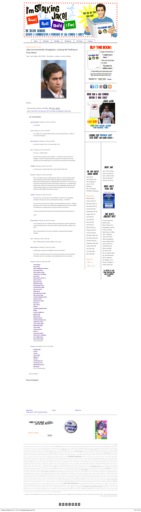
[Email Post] (49, 108)
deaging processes (99, 453)
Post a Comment (33, 373)
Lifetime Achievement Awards (80, 468)
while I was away (51, 490)
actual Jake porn (69, 446)
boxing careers (100, 449)
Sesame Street (93, 479)
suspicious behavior (54, 483)
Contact (90, 41)
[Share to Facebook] (57, 109)
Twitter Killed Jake (108, 264)
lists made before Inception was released (96, 468)
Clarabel (33, 194)
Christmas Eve (105, 451)
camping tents (40, 451)
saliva (86, 478)
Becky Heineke (34, 141)
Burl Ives (29, 451)
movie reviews (45, 471)
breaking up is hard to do (109, 449)
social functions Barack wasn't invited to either (55, 481)
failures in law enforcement (95, 456)
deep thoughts (107, 453)
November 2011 (90, 206)
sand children (26, 479)
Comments (92, 266)
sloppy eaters (26, 481)
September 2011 (90, 211)
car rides (51, 451)
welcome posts (33, 490)
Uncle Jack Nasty (76, 488)
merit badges (84, 470)
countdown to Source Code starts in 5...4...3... (68, 453)
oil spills (106, 471)
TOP (139, 510)
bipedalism (46, 449)
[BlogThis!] (53, 109)
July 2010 (89, 248)
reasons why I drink (66, 478)
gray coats (78, 458)
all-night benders (82, 446)
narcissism (65, 471)
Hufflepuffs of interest (68, 461)
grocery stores (83, 458)
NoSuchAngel (34, 220)
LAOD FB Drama (107, 246)
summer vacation (41, 483)
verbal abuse (102, 488)
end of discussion (36, 456)
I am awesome (76, 461)
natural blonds (70, 471)
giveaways (62, 458)
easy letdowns (110, 454)
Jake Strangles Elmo (108, 241)
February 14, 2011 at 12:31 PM (47, 247)
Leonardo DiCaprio (70, 468)
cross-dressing (86, 453)
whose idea (63, 490)
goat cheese (73, 458)
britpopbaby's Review (108, 227)
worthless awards (103, 490)
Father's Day (30, 458)
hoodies (30, 461)
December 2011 (90, 203)
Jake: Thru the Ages (108, 171)
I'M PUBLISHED (98, 463)
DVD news (101, 454)
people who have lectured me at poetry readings (94, 473)
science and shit (52, 479)
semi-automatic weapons (79, 479)
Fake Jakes (111, 456)
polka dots (98, 474)
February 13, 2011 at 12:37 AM (44, 166)
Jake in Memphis (107, 234)
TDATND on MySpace (92, 191)
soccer (44, 481)
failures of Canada (105, 456)
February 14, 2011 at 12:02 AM (47, 220)
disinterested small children (37, 454)
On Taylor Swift (107, 250)
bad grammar (99, 448)
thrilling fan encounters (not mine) (92, 486)
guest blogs (92, 458)
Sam (32, 150)
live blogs (107, 468)
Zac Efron (52, 491)
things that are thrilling (40, 486)
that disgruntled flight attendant (32, 485)
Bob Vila (87, 449)
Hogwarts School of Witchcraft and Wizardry (104, 460)
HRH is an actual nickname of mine (56, 461)
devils (29, 454)
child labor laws (92, 451)
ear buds (105, 454)
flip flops (44, 458)
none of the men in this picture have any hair (85, 471)
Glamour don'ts (67, 458)
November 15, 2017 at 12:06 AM (44, 346)
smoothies (38, 481)
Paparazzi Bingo (48, 473)
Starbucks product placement (107, 481)
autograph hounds (82, 448)
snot (41, 481)
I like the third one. (113, 461)
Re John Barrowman (108, 255)
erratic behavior (43, 456)
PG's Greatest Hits (44, 474)
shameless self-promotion (101, 479)
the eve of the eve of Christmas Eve (83, 485)
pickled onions (74, 474)
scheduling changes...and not (43, 479)
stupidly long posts (34, 483)
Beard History (106, 223)
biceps (42, 449)
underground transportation (87, 488)
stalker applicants (84, 481)
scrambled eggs (59, 479)
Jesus (29, 468)
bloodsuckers (69, 449)
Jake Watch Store (91, 179)
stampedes (98, 481)
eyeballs (61, 456)
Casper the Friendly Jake (58, 451)
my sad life (51, 471)
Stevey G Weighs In (108, 262)
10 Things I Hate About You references (31, 446)
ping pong (83, 474)
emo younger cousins (28, 456)
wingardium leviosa (89, 490)
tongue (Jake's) (27, 488)
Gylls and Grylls (98, 458)
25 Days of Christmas (49, 446)
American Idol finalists (104, 446)
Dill (31, 454)
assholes (59, 448)
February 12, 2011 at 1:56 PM (42, 130)
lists (87, 468)
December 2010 (90, 235)
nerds (75, 471)
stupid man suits (27, 483)
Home (36, 41)
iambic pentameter (105, 463)
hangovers (115, 458)
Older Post (78, 410)
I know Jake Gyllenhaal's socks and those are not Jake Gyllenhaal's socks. (94, 461)
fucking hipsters (49, 458)
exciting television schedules (53, 456)
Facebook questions (74, 456)
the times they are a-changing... (102, 485)
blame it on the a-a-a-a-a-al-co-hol (55, 449)
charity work (85, 451)
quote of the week (41, 478)
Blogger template (6, 510)
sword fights (61, 483)
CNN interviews (31, 453)
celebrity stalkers (79, 451)
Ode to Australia (107, 248)
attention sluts (64, 448)
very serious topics (110, 488)
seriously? (88, 479)
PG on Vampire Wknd (109, 253)
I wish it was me (68, 463)
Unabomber (70, 488)
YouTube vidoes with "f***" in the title (42, 491)
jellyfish (26, 468)
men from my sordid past (74, 469)
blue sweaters (82, 449)
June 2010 (89, 251)
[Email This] (52, 109)
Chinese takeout (98, 451)
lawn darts (48, 468)
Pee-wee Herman (80, 473)
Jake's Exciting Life (108, 173)
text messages (96, 483)
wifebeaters (68, 490)
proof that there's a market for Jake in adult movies (59, 476)
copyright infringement (53, 453)
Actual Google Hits (108, 220)
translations (44, 488)
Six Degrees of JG (108, 260)
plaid (86, 474)
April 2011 (89, 225)
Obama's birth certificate (100, 471)
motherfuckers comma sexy (35, 471)
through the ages (105, 486)
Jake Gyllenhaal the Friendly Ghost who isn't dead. (67, 466)
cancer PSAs (45, 451)
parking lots (54, 473)
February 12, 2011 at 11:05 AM (47, 122)
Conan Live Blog (107, 230)
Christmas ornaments (113, 451)
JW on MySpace (91, 181)
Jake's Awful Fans (108, 243)
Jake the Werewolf (108, 178)
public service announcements (107, 476)
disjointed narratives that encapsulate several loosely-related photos (56, 454)
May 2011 (89, 222)
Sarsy (35, 479)
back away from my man (91, 448)
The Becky (67, 41)
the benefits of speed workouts (59, 485)
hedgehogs (52, 460)
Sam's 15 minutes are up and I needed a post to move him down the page (102, 478)
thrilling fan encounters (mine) (76, 486)
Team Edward (82, 483)
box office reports (93, 449)
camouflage (34, 451)
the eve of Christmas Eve (71, 485)
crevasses (80, 453)
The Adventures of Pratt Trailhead (46, 485)
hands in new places (109, 458)
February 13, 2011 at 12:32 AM (42, 150)
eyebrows (65, 456)
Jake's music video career (107, 466)
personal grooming (27, 474)
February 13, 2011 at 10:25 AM (44, 174)
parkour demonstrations (61, 473)
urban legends (96, 488)
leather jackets (53, 468)
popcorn (102, 474)
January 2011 (90, 233)
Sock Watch (67, 481)
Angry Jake (40, 448)
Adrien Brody (75, 446)
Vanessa (33, 174)
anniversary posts (46, 448)
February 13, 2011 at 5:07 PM (43, 194)
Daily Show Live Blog (108, 232)
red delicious (72, 478)
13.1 (40, 446)
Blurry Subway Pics (108, 225)
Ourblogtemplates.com (26, 510)
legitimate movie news (61, 468)
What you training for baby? (41, 490)
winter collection (96, 490)
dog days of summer (75, 454)
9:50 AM (45, 108)
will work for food (81, 490)
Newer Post (29, 410)
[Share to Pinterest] (59, 109)
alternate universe (89, 446)
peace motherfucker (70, 473)
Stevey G (115, 481)
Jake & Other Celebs (108, 176)
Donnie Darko (90, 454)
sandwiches (31, 479)
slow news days (32, 481)
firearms (40, 458)
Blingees (64, 449)
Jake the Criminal (107, 236)
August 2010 (89, 246)
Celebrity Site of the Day (69, 451)
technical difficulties (89, 483)
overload (42, 473)
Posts (90, 262)
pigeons (78, 474)
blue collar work (75, 449)
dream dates (95, 454)
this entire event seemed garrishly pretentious (54, 486)
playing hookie (90, 474)
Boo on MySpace (91, 188)
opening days (112, 471)
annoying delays (53, 448)
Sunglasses (47, 483)
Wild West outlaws (74, 490)
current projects (92, 453)
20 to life (43, 446)
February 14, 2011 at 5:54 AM (41, 238)
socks (71, 481)
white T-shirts (57, 490)
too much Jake (33, 488)
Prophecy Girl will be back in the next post (78, 476)
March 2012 (89, 198)
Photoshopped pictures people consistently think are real (59, 474)
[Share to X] (55, 109)
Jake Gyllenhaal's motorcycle (84, 466)
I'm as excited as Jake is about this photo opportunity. (83, 463)
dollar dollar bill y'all (83, 454)
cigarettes (25, 453)
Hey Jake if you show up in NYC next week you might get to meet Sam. (51, 111)
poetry (94, 474)
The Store (79, 41)
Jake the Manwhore (108, 239)
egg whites (115, 454)
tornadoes (39, 488)
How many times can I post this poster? (41, 461)
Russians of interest (80, 478)
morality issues (27, 471)
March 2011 (89, 227)
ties (110, 486)
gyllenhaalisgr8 (35, 122)
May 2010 (89, 254)
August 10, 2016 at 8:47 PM (43, 261)
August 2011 (89, 214)
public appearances (91, 476)
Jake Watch (89, 177)
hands (103, 458)
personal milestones (35, 474)
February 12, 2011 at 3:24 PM (46, 141)
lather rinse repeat (41, 468)
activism (64, 446)
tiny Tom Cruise (114, 486)
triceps (48, 488)
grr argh (88, 458)
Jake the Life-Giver (108, 180)
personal (116, 473)
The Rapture (93, 485)
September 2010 (91, 243)
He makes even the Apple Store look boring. (40, 460)
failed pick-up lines (86, 456)
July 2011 (89, 217)
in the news (59, 464)
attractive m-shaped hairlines (72, 448)
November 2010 (90, 238)
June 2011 (89, 219)
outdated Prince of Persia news (34, 473)
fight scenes (36, 458)
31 (54, 446)
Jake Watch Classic (95, 466)
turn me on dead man (62, 488)
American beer (96, 446)
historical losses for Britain (89, 460)
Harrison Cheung (27, 460)
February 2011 (90, 230)
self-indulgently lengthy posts (68, 479)
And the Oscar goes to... (33, 448)
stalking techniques (92, 481)
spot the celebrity (77, 481)
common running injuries (40, 453)
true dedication (53, 488)
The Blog (56, 41)
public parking (98, 476)
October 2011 (90, 209)
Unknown (33, 346)
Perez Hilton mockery (108, 473)
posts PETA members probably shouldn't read (40, 476)
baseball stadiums (105, 448)
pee (75, 473)
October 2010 (90, 240)
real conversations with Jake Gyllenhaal (54, 478)
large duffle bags (34, 468)
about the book (58, 446)
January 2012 (90, 201)
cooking (46, 453)
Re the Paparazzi (107, 257)
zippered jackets (57, 491)
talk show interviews (71, 483)
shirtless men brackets (112, 479)
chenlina (33, 261)
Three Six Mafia (66, 486)
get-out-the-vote (56, 458)
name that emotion (58, 471)
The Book (46, 41)
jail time (55, 466)
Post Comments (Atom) (40, 412)
